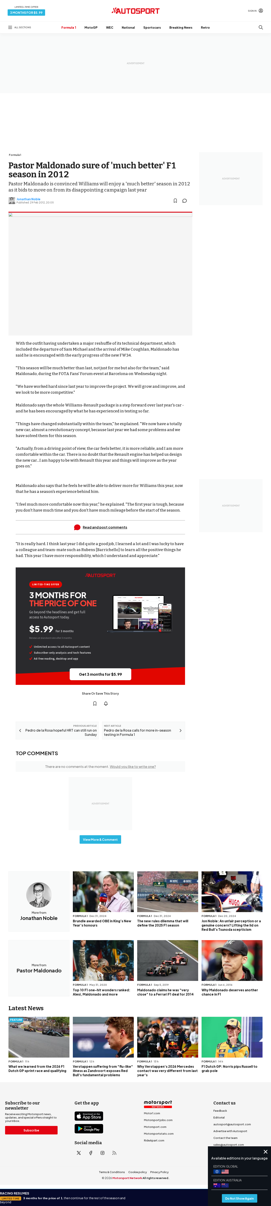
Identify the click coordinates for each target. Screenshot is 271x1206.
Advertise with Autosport (230, 1131)
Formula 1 (68, 27)
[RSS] (114, 1153)
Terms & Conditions (112, 1172)
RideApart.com (154, 1140)
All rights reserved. (155, 1178)
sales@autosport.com (228, 1144)
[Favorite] (175, 200)
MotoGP (91, 27)
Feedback (220, 1110)
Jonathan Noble (28, 198)
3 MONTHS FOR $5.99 (26, 12)
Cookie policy (137, 1172)
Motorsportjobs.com (158, 1120)
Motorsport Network (127, 1178)
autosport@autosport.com (232, 1124)
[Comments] (186, 200)
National (128, 27)
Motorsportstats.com (159, 1133)
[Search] (261, 27)
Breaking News (180, 27)
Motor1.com (152, 1113)
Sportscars (152, 27)
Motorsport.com (155, 1126)
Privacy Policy (159, 1172)
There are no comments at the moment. (100, 766)
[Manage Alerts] (106, 703)
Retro (205, 27)
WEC (109, 27)
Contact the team (225, 1138)
